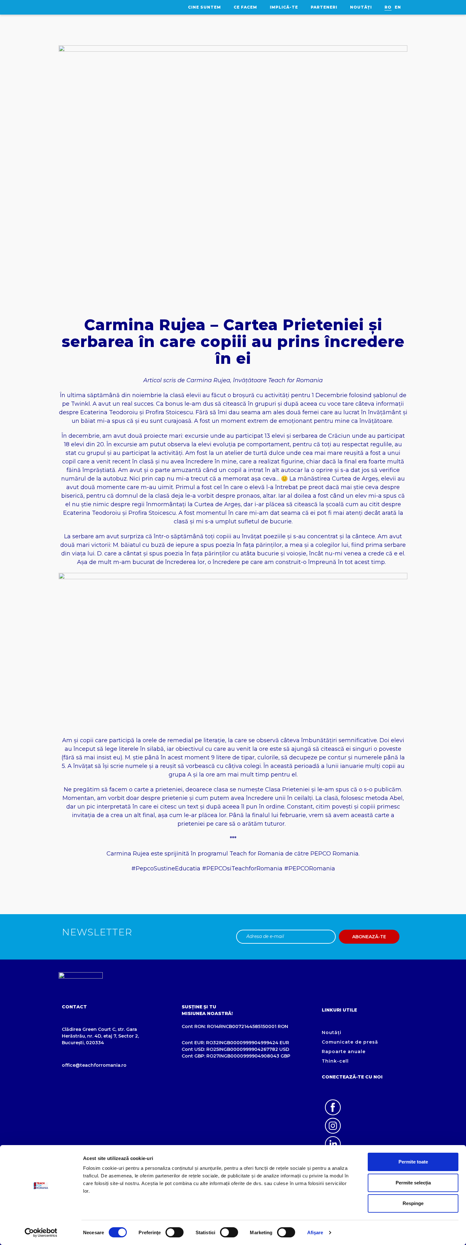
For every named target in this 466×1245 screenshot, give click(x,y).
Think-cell (335, 1061)
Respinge (413, 1203)
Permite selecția (413, 1182)
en (398, 7)
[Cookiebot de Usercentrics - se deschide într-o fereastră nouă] (41, 1232)
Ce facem (245, 7)
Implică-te (284, 7)
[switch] (174, 1232)
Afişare (315, 1232)
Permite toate (413, 1161)
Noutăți (361, 7)
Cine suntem (204, 7)
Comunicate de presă (350, 1042)
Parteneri (324, 7)
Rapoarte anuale (344, 1051)
